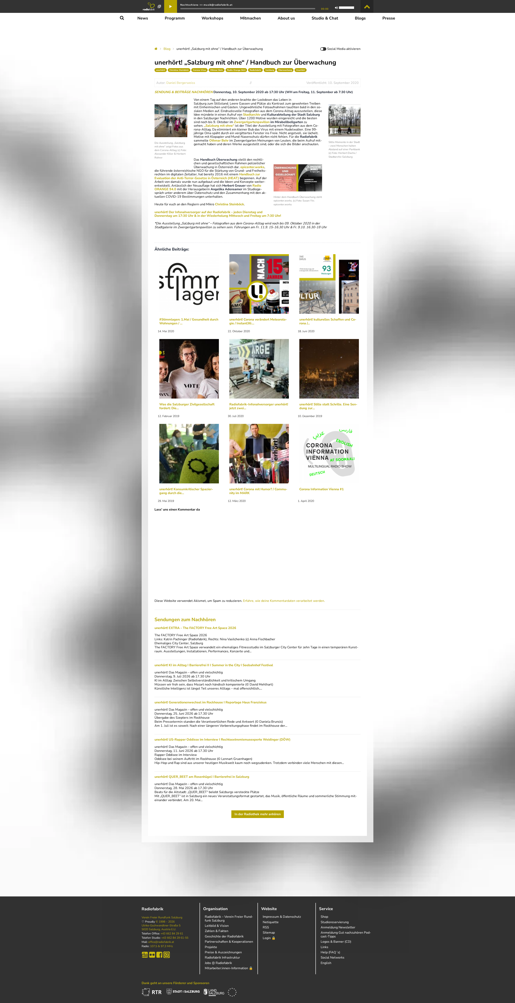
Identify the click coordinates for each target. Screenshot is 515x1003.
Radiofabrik (255, 70)
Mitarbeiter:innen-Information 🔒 (229, 968)
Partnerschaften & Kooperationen (229, 941)
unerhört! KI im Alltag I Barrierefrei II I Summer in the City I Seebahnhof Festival (213, 665)
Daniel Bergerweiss (180, 83)
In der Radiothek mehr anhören (258, 814)
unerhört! (160, 70)
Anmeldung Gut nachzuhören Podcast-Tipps (346, 934)
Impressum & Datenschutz (282, 917)
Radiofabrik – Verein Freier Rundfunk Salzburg (229, 919)
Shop (324, 917)
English (326, 963)
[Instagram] (166, 955)
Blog (167, 49)
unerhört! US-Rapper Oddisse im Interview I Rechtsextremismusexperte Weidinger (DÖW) (222, 739)
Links (324, 947)
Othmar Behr (216, 70)
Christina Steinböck (179, 70)
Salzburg (269, 70)
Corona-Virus (199, 70)
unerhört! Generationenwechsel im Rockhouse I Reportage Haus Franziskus (210, 702)
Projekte (211, 947)
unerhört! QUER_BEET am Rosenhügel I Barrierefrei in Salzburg (201, 777)
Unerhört (300, 70)
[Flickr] (152, 955)
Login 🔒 (269, 938)
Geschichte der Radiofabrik (224, 936)
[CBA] (145, 955)
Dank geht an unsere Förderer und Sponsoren (175, 983)
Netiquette (271, 922)
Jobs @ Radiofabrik (218, 963)
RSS (266, 927)
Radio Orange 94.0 (236, 70)
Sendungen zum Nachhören (185, 619)
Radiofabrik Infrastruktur (222, 957)
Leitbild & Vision (217, 926)
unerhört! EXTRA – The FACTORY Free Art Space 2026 (195, 628)
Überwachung (285, 70)
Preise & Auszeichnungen (223, 952)
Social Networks (332, 957)
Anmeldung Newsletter (338, 927)
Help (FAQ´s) (330, 952)
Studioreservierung (335, 922)
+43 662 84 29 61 (172, 933)
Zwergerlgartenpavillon (252, 122)
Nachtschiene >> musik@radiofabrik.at (206, 4)
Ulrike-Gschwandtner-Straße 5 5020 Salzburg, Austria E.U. (161, 927)
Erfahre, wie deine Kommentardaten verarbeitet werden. (284, 601)
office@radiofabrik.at (161, 942)
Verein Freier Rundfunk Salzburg (162, 917)
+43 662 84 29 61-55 (174, 938)
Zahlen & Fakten (216, 931)
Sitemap (269, 932)
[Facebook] (159, 955)
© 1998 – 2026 (165, 922)
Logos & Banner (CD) (336, 941)
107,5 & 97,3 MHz (161, 946)
